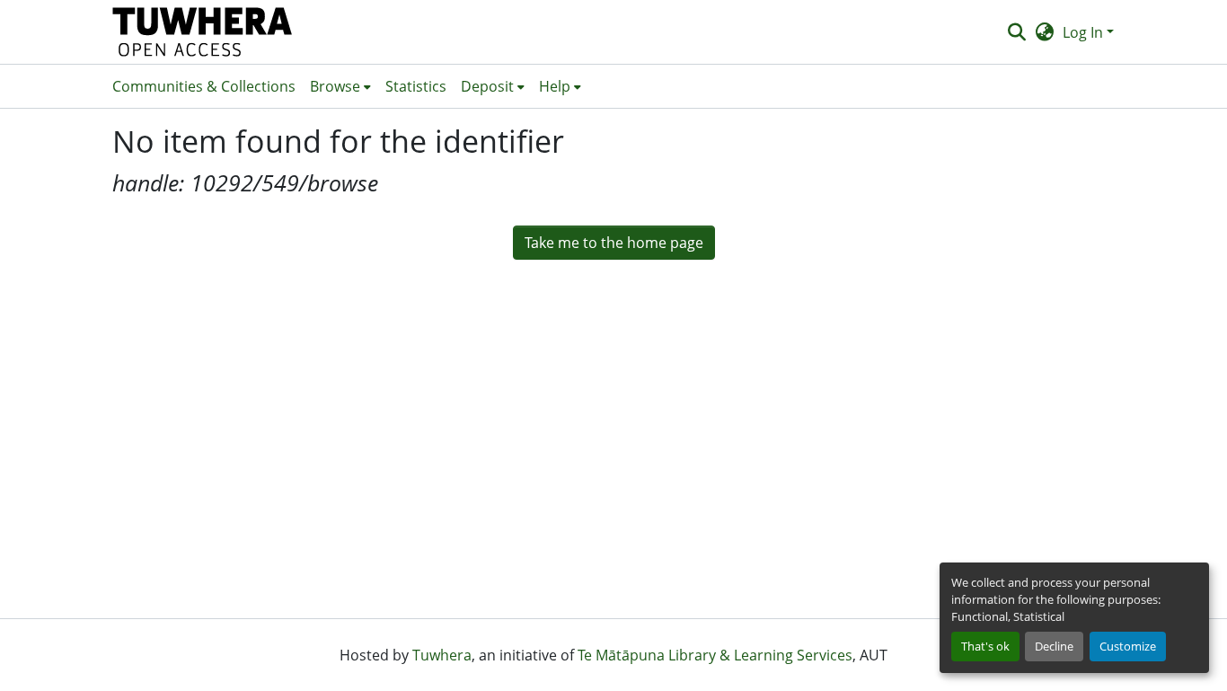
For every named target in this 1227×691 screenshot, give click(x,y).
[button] (202, 32)
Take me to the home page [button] (614, 242)
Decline (1054, 646)
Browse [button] (335, 86)
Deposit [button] (487, 86)
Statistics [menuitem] (415, 86)
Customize (1127, 646)
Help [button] (554, 86)
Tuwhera (442, 655)
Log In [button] (1085, 32)
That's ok (985, 646)
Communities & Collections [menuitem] (204, 86)
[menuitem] (340, 86)
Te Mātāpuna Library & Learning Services (715, 655)
